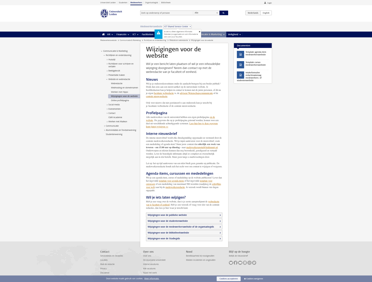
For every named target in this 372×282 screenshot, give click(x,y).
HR (108, 34)
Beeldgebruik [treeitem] (114, 70)
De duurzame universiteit (154, 260)
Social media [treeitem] (114, 104)
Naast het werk (150, 272)
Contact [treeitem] (111, 113)
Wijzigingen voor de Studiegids (164, 238)
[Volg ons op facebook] (236, 263)
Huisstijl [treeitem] (111, 59)
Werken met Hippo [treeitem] (119, 92)
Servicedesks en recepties (111, 255)
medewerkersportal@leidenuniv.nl (202, 147)
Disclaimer (104, 272)
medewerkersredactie (175, 187)
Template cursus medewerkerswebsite (256, 63)
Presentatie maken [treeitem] (116, 75)
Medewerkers (136, 2)
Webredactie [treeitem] (116, 83)
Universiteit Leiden (108, 2)
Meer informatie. (151, 278)
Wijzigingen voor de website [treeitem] (124, 96)
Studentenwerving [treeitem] (114, 134)
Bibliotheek (166, 2)
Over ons (147, 255)
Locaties (104, 260)
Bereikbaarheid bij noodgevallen (200, 255)
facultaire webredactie (164, 93)
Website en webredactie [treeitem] (119, 79)
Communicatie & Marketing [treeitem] (115, 51)
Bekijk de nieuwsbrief (238, 255)
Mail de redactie (107, 264)
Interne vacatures (151, 264)
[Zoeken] (223, 13)
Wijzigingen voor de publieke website (167, 215)
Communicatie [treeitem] (112, 126)
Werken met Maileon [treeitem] (117, 121)
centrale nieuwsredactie (156, 96)
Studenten (123, 2)
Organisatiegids (151, 2)
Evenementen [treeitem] (114, 109)
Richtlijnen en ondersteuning (155, 40)
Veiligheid (233, 34)
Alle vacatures (149, 268)
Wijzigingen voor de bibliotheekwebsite (168, 232)
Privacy (103, 268)
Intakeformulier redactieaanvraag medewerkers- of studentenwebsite (249, 76)
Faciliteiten (147, 34)
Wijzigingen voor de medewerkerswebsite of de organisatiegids (181, 226)
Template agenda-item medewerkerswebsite (256, 53)
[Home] (102, 34)
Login (269, 3)
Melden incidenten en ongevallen (200, 260)
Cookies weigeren (254, 278)
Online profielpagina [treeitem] (120, 100)
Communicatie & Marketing (208, 34)
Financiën (121, 34)
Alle (196, 12)
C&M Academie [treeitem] (115, 117)
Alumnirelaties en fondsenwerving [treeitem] (121, 130)
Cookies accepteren (229, 278)
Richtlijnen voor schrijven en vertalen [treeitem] (121, 65)
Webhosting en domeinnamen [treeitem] (124, 87)
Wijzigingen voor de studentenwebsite (168, 220)
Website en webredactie (178, 40)
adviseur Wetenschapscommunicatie (196, 93)
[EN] (266, 13)
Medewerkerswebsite (108, 40)
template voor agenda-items (171, 180)
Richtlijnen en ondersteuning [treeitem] (118, 55)
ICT (134, 34)
